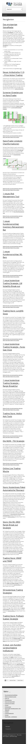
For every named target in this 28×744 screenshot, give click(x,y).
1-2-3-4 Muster (20, 150)
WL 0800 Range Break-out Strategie (14, 551)
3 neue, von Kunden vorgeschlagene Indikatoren (12, 648)
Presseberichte (8, 700)
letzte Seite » (20, 680)
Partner (6, 705)
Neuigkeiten (8, 729)
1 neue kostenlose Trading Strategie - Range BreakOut (11, 383)
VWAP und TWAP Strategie (13, 583)
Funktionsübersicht (9, 713)
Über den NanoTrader (10, 701)
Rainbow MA (5, 663)
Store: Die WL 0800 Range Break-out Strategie (11, 525)
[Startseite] (14, 4)
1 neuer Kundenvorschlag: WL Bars (12, 254)
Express (6, 715)
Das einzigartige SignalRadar (11, 695)
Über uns (7, 698)
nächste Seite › (13, 680)
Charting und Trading (9, 703)
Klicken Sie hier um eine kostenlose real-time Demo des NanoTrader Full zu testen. (12, 136)
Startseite (5, 15)
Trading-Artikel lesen (19, 89)
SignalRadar (10, 32)
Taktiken (7, 711)
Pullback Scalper (17, 638)
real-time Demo (11, 517)
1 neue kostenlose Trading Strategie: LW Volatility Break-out (12, 283)
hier (21, 68)
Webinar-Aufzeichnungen (10, 696)
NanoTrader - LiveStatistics (11, 716)
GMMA (11, 657)
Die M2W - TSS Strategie (13, 441)
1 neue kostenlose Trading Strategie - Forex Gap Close (14, 347)
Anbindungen (8, 707)
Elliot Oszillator (20, 664)
